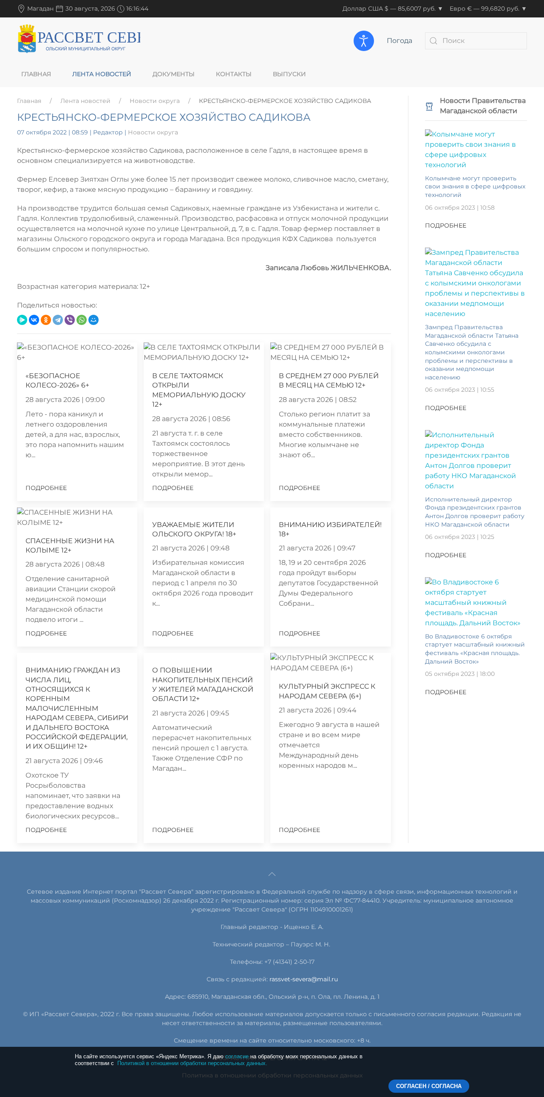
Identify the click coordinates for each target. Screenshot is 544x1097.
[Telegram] (58, 320)
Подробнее (46, 488)
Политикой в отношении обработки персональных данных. (192, 1063)
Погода (399, 41)
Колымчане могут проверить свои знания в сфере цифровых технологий (475, 186)
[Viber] (70, 320)
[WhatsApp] (81, 320)
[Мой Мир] (93, 320)
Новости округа (155, 101)
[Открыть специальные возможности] (364, 41)
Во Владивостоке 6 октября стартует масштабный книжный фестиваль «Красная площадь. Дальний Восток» (475, 649)
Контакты (234, 74)
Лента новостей (101, 74)
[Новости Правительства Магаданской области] (429, 106)
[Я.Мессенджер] (22, 320)
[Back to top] (272, 874)
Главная (36, 74)
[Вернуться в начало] (78, 40)
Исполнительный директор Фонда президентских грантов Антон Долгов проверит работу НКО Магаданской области (474, 512)
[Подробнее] (476, 149)
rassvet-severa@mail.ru (303, 979)
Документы (174, 74)
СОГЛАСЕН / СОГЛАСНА (429, 1086)
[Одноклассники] (46, 320)
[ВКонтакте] (34, 320)
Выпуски (289, 74)
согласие (237, 1056)
